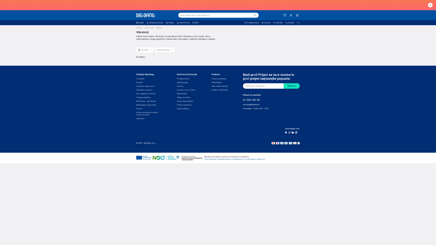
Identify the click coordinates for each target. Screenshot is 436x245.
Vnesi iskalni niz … (195, 15)
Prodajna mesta (183, 79)
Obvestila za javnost (144, 90)
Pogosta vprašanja (219, 79)
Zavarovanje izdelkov (185, 101)
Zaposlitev (140, 119)
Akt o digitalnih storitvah (145, 94)
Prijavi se (292, 86)
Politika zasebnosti (184, 105)
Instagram (289, 132)
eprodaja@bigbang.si (251, 105)
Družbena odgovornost (145, 86)
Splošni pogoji (182, 82)
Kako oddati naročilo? (220, 86)
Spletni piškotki (183, 109)
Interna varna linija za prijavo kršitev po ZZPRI (147, 113)
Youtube (293, 132)
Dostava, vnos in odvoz (186, 90)
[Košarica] (297, 15)
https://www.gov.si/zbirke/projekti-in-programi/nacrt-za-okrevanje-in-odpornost (234, 159)
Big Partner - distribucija (145, 101)
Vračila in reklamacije (220, 90)
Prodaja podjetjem (143, 97)
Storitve (180, 86)
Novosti (139, 109)
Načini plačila (182, 94)
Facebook (286, 132)
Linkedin (296, 132)
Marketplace (217, 82)
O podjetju (140, 79)
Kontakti (139, 82)
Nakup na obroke (183, 97)
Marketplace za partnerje (146, 105)
